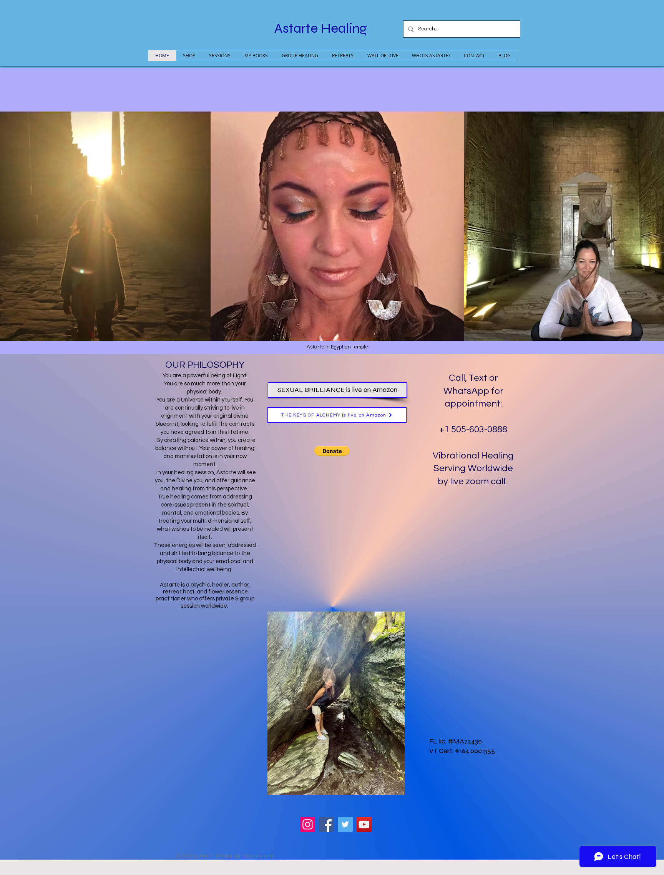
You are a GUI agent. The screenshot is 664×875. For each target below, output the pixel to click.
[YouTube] (364, 824)
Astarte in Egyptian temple (337, 347)
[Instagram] (307, 824)
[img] (337, 226)
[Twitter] (345, 824)
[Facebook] (326, 824)
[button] (332, 451)
